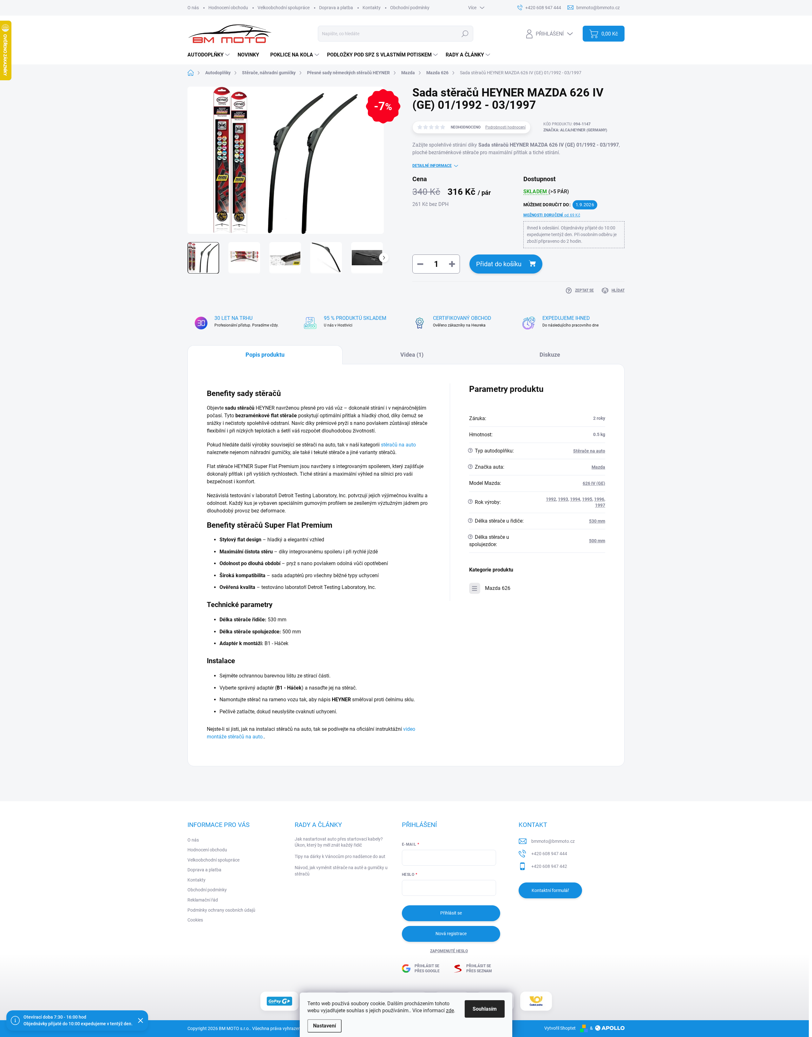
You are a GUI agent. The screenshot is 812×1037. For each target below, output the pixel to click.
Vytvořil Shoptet (560, 1028)
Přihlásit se (451, 912)
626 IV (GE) (594, 483)
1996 (599, 499)
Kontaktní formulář (550, 890)
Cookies (195, 919)
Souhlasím (485, 1009)
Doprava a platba (336, 7)
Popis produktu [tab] (265, 354)
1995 (587, 499)
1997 (600, 505)
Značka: (575, 130)
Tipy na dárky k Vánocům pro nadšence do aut (340, 856)
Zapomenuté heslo (449, 951)
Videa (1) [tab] (411, 354)
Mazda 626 (497, 588)
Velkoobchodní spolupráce (284, 7)
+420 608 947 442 (549, 866)
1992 (551, 499)
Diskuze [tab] (550, 354)
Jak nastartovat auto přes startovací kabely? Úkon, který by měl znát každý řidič (339, 842)
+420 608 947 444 (549, 853)
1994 (575, 499)
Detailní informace (432, 165)
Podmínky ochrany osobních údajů (221, 910)
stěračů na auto (398, 445)
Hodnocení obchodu (228, 7)
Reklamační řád (202, 899)
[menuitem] (209, 54)
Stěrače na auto (589, 450)
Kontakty (372, 7)
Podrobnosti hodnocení (505, 127)
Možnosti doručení (551, 215)
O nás (193, 7)
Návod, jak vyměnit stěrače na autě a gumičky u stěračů (341, 870)
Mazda (598, 467)
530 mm (597, 521)
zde (450, 1010)
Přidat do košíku (498, 264)
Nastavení (324, 1026)
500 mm (597, 540)
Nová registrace (451, 933)
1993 (563, 499)
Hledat (465, 33)
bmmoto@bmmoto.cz (553, 841)
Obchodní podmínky (409, 7)
